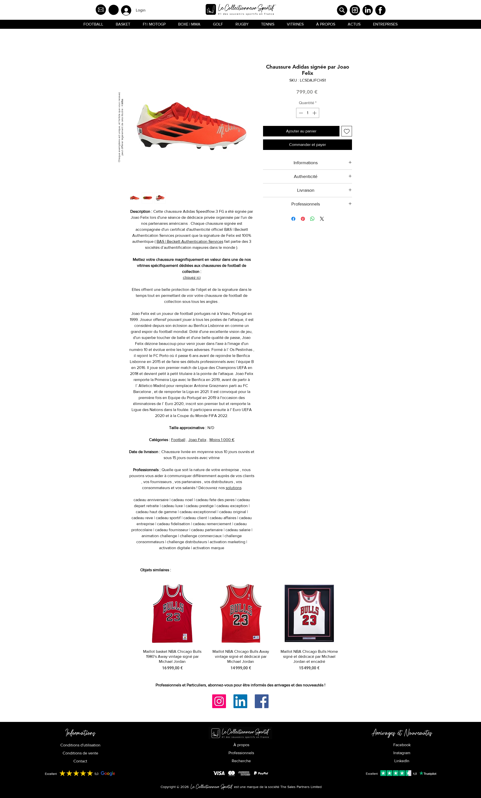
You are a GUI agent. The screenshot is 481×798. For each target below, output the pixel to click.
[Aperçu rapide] (172, 613)
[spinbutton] (307, 113)
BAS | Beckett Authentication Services (190, 241)
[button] (113, 10)
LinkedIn (401, 761)
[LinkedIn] (240, 701)
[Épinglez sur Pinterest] (303, 219)
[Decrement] (300, 113)
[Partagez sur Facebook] (293, 219)
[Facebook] (262, 701)
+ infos (122, 102)
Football (178, 440)
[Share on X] (322, 219)
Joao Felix (197, 440)
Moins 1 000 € (221, 440)
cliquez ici (192, 277)
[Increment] (314, 113)
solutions (234, 488)
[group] (240, 626)
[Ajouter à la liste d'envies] (346, 131)
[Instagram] (219, 701)
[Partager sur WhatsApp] (312, 219)
